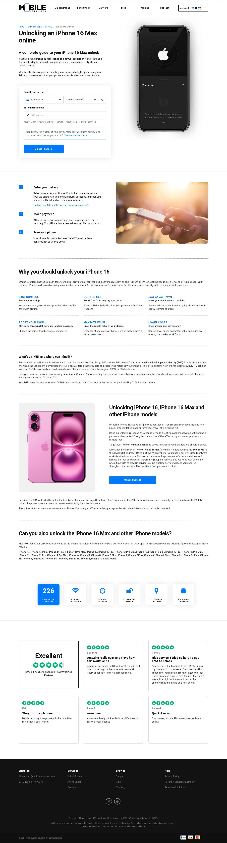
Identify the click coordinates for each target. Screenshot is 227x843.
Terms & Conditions (175, 787)
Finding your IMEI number (47, 205)
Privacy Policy (172, 776)
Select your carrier (34, 92)
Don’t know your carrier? (75, 205)
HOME (21, 27)
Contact (164, 7)
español (184, 8)
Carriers (103, 7)
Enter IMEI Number (34, 107)
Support (120, 776)
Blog (123, 7)
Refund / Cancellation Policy (180, 782)
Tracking (144, 7)
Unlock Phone (62, 7)
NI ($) (198, 8)
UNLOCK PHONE (35, 27)
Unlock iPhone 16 (132, 480)
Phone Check (83, 7)
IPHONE (48, 27)
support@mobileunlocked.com (38, 776)
